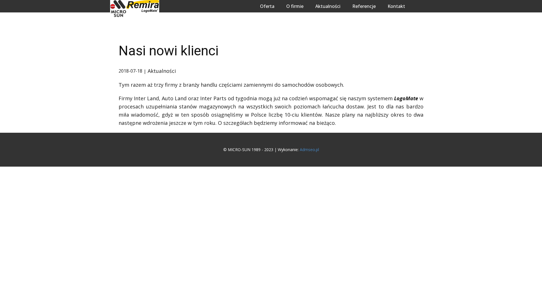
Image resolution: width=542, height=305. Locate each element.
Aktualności (327, 6)
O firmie (294, 6)
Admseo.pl (309, 149)
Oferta (267, 6)
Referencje (364, 6)
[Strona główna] (134, 8)
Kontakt (396, 6)
